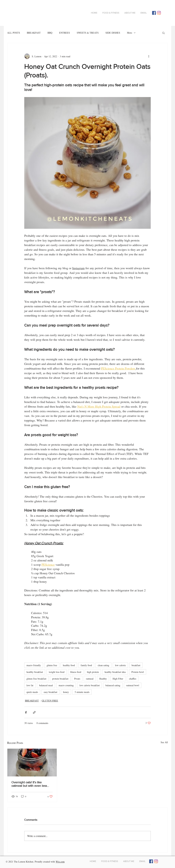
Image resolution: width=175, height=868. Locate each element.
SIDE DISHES (112, 32)
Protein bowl (137, 672)
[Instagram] (159, 13)
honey (66, 692)
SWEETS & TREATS (88, 32)
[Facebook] (154, 13)
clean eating (103, 665)
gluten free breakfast (36, 678)
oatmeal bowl (132, 685)
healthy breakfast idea (115, 672)
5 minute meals (82, 692)
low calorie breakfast (89, 685)
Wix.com (60, 861)
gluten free (52, 665)
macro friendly (33, 665)
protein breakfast (60, 678)
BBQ (50, 32)
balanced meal (46, 685)
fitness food (75, 672)
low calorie (120, 665)
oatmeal (89, 678)
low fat (29, 685)
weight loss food (56, 672)
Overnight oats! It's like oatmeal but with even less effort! (29, 784)
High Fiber (118, 678)
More (129, 32)
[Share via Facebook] (26, 712)
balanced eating (112, 685)
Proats (77, 678)
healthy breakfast (34, 672)
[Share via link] (34, 712)
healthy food (69, 665)
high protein (93, 672)
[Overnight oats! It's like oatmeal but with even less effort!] (32, 762)
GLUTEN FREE (50, 700)
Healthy (103, 678)
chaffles (132, 678)
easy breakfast (50, 692)
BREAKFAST (34, 32)
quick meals (32, 692)
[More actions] (149, 56)
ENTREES (64, 32)
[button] (163, 32)
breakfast (136, 665)
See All (164, 742)
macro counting (66, 685)
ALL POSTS (13, 32)
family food (86, 665)
